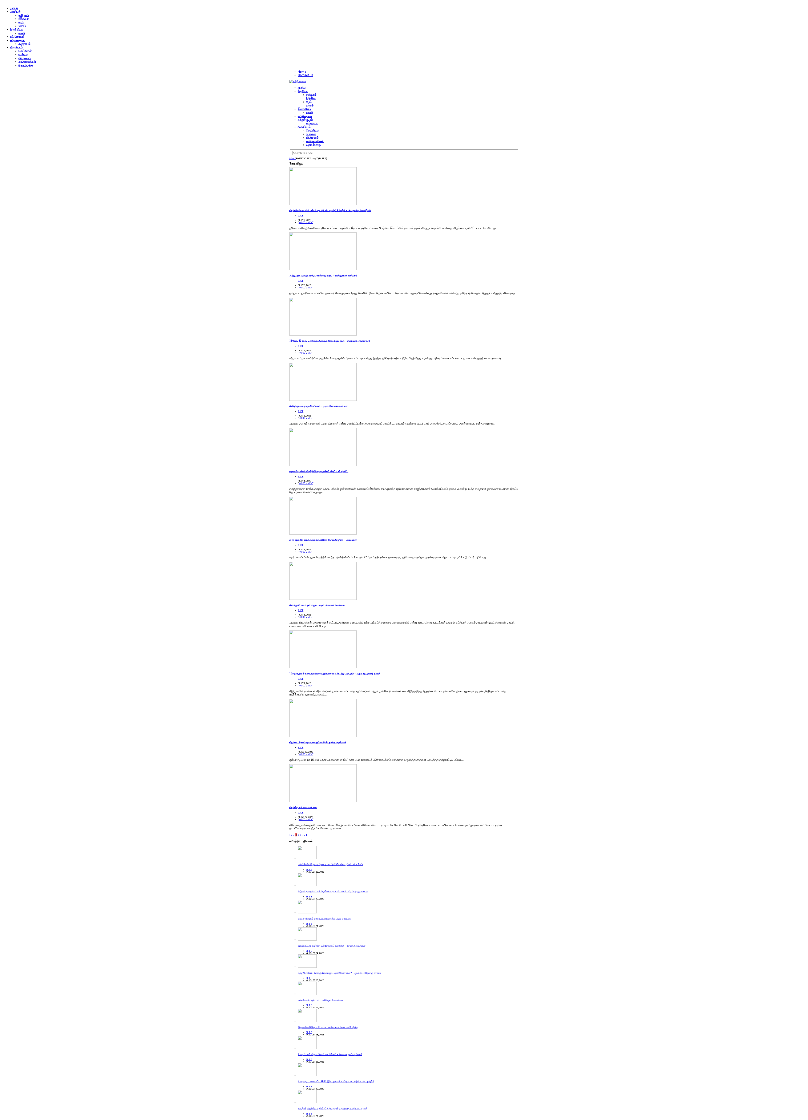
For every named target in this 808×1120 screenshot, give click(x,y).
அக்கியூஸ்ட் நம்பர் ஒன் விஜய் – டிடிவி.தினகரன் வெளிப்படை (317, 604)
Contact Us (305, 75)
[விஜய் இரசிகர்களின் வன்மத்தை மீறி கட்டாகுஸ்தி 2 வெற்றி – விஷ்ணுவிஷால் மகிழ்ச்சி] (323, 204)
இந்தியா (24, 18)
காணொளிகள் (27, 61)
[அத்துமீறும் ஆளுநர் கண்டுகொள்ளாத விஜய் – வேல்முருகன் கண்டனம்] (323, 269)
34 (305, 834)
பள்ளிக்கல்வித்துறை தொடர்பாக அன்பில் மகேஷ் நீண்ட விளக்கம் (330, 864)
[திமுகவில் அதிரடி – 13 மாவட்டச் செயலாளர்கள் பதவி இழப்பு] (307, 1021)
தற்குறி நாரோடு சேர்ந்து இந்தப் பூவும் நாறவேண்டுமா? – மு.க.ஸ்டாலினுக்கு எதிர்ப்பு (339, 972)
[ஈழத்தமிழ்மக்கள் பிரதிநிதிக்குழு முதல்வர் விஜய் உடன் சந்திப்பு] (323, 465)
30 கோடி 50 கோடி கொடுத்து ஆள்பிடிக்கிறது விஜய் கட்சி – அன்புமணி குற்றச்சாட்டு (329, 340)
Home (302, 71)
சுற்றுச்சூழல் (17, 40)
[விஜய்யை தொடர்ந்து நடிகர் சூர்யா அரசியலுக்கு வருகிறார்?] (323, 736)
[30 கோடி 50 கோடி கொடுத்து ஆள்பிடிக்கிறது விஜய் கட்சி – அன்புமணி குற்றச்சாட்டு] (323, 334)
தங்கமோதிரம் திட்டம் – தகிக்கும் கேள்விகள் (320, 1000)
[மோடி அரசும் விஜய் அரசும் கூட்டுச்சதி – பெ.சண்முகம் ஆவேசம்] (307, 1048)
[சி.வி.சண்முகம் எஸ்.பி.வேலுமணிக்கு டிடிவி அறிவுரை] (307, 912)
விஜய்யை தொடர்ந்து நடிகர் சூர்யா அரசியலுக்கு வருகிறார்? (317, 742)
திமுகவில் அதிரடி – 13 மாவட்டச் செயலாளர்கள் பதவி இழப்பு (328, 1027)
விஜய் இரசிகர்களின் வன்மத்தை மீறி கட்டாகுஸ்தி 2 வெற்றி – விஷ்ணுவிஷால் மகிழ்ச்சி (330, 210)
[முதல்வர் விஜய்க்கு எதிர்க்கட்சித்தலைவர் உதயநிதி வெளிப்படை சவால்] (307, 1102)
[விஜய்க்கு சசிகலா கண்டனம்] (323, 801)
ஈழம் (21, 22)
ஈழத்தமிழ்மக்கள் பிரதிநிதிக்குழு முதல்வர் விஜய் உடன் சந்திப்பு (318, 471)
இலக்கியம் (16, 29)
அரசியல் (15, 11)
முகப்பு (14, 8)
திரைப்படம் (16, 47)
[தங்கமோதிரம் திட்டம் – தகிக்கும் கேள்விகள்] (307, 993)
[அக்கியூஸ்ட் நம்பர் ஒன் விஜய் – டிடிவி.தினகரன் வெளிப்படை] (323, 598)
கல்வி (22, 33)
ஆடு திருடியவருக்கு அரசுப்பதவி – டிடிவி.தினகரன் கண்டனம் (318, 405)
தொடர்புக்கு (26, 65)
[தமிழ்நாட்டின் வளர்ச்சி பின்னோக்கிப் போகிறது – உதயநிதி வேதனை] (307, 939)
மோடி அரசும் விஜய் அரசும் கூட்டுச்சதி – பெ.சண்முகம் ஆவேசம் (330, 1054)
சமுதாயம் (25, 43)
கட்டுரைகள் (17, 36)
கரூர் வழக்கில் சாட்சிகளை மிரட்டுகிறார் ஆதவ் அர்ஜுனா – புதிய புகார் (323, 539)
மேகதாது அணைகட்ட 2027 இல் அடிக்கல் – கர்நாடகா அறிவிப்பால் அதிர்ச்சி (336, 1081)
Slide (300, 216)
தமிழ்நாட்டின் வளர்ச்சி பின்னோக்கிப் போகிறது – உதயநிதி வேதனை (331, 945)
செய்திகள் (25, 51)
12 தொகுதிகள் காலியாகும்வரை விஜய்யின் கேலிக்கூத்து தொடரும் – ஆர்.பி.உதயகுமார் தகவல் (334, 673)
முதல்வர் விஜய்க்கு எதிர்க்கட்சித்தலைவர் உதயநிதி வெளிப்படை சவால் (332, 1108)
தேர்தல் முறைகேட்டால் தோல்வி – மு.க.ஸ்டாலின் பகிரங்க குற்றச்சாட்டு (333, 891)
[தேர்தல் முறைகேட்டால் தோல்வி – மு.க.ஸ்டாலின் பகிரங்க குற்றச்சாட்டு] (307, 885)
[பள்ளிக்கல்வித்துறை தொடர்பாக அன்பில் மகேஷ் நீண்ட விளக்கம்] (307, 858)
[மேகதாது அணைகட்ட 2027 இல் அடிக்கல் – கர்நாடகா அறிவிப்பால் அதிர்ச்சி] (307, 1075)
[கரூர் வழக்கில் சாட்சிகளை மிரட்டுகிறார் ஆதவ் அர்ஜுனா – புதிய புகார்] (323, 533)
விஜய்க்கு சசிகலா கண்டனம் (303, 807)
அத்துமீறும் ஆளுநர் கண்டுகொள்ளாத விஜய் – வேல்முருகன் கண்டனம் (323, 275)
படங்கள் (23, 54)
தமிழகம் (24, 15)
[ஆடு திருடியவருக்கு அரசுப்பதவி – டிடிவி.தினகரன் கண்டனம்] (323, 399)
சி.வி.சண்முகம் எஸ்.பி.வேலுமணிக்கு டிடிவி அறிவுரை (324, 918)
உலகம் (22, 26)
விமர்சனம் (25, 58)
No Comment (306, 222)
